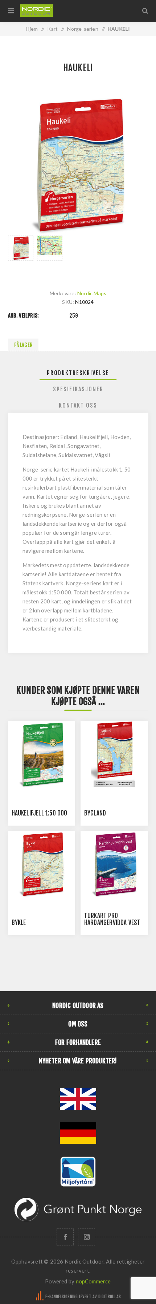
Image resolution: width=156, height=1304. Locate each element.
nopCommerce (93, 1281)
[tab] (78, 373)
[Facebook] (65, 1236)
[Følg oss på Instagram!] (86, 1236)
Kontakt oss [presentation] (78, 405)
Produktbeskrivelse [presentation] (78, 372)
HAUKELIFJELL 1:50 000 (39, 813)
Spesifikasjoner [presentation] (78, 389)
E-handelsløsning (61, 1296)
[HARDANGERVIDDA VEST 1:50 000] (114, 864)
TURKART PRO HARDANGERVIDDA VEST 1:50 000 (112, 922)
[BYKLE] (41, 864)
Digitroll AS (109, 1296)
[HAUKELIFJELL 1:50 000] (41, 754)
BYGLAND (95, 813)
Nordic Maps (91, 293)
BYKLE (19, 922)
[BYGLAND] (114, 754)
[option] (20, 255)
